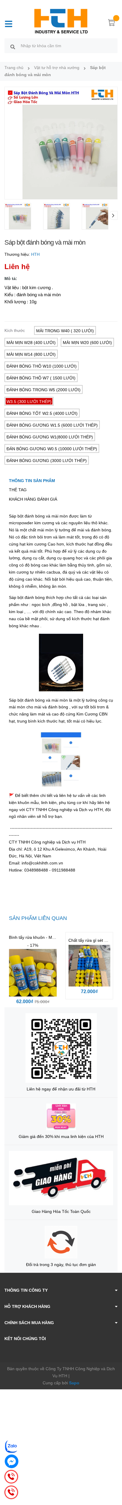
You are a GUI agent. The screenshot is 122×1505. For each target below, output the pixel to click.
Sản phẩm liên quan (38, 918)
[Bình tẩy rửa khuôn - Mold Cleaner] (33, 973)
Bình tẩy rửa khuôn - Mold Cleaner (41, 937)
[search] (12, 47)
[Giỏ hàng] (112, 23)
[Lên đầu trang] (113, 1477)
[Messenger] (11, 1461)
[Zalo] (11, 1446)
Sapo (74, 1382)
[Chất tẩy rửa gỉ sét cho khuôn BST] (89, 966)
